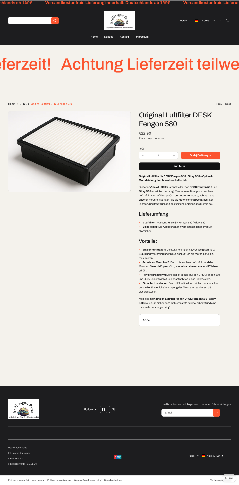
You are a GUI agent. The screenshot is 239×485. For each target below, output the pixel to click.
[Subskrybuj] (216, 413)
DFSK (23, 103)
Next (228, 103)
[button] (227, 20)
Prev (219, 103)
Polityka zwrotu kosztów (59, 480)
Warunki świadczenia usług (87, 480)
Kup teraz (179, 166)
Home (11, 103)
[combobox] (33, 20)
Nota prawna (38, 480)
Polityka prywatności (18, 480)
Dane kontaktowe (113, 480)
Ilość (142, 148)
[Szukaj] (55, 20)
